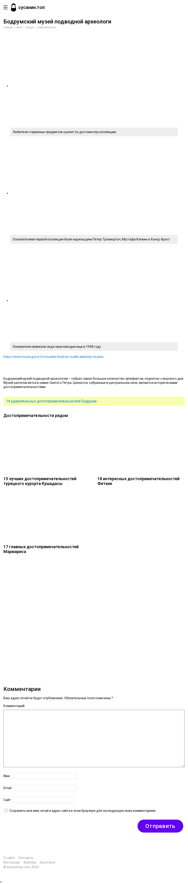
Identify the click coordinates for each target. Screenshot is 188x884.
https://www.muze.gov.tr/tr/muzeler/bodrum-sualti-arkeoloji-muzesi (53, 357)
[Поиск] (180, 7)
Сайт (7, 800)
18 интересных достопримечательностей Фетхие (138, 481)
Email (7, 788)
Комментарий (14, 706)
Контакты (26, 858)
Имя (6, 776)
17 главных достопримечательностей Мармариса (41, 549)
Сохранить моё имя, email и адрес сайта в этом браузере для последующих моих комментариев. (82, 811)
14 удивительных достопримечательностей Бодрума (51, 401)
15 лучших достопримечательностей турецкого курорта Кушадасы (39, 481)
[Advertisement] (94, 616)
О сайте (9, 858)
